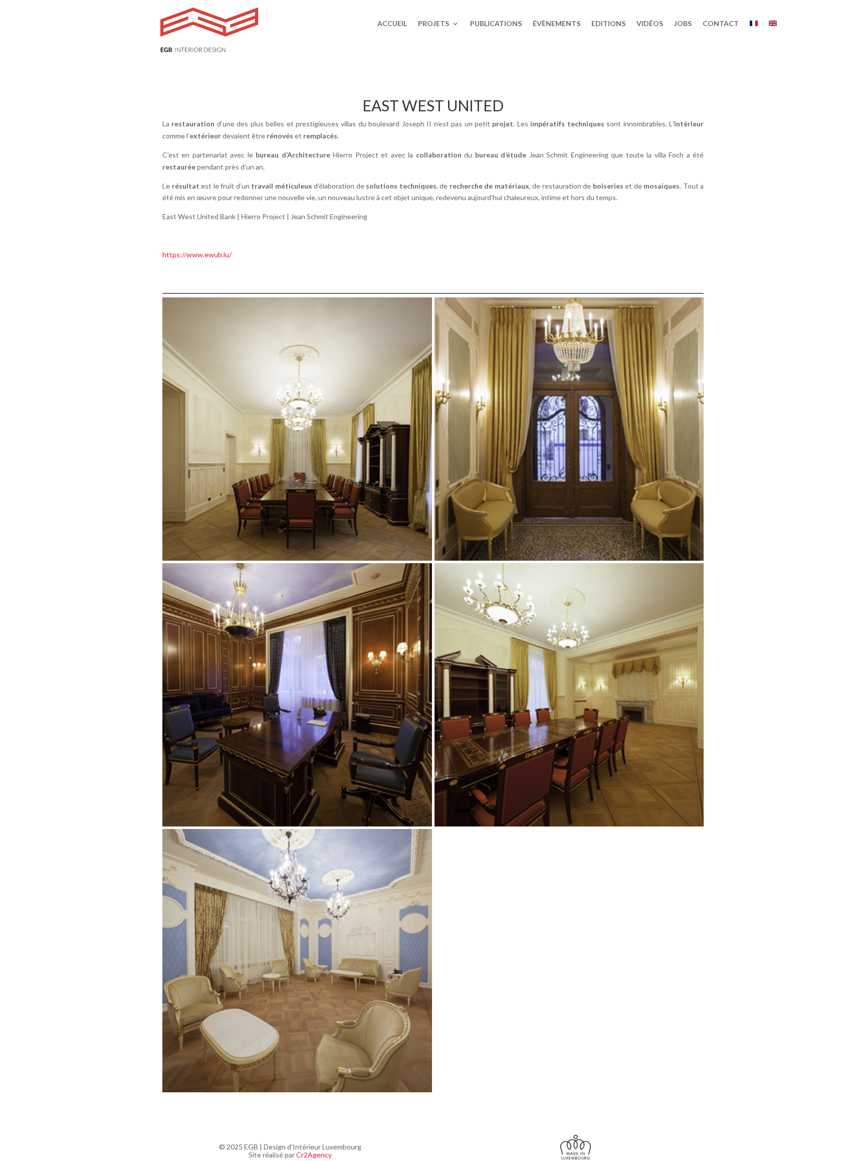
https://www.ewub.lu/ (197, 254)
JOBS (683, 24)
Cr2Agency (314, 1154)
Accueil (392, 24)
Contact (721, 24)
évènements (556, 24)
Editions (608, 24)
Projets (433, 24)
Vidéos (649, 24)
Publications (496, 24)
